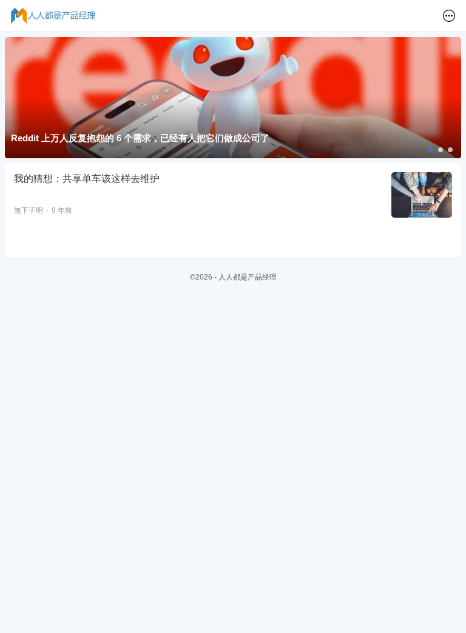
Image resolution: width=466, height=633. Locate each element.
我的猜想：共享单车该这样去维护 (87, 178)
